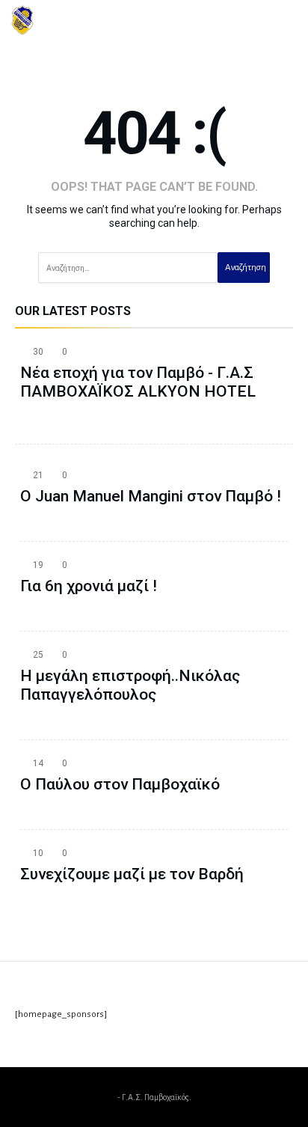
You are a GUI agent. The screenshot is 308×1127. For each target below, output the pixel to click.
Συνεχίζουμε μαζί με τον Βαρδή (132, 874)
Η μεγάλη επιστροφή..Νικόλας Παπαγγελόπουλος (130, 685)
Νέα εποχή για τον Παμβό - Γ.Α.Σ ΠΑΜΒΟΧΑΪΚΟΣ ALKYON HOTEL (138, 382)
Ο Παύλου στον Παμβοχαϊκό (120, 784)
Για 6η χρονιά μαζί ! (88, 586)
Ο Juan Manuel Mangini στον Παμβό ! (150, 496)
